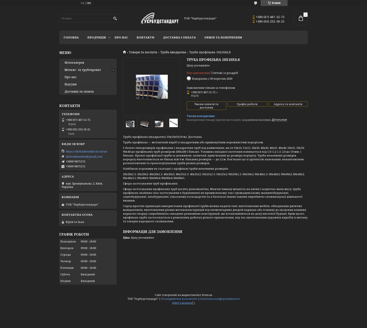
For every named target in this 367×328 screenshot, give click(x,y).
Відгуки (71, 84)
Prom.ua (207, 295)
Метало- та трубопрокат (83, 70)
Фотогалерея (74, 63)
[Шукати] (115, 18)
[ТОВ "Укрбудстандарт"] (160, 18)
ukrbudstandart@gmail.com (84, 156)
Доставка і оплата (179, 37)
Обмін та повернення (223, 37)
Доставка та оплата (79, 91)
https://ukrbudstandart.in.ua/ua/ (86, 151)
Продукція (96, 37)
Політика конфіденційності (220, 299)
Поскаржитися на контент (179, 299)
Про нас (121, 37)
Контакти (145, 37)
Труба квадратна (173, 52)
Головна (71, 37)
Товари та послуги (143, 52)
